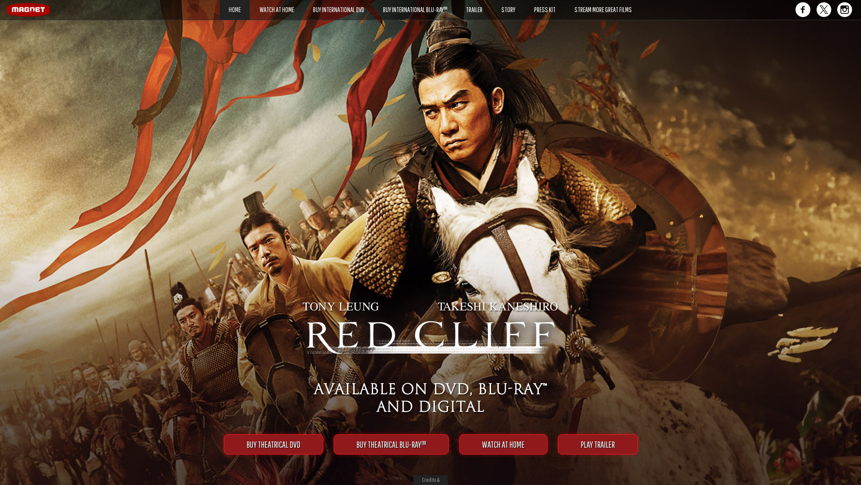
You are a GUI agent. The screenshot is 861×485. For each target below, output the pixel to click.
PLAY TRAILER (598, 444)
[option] (430, 35)
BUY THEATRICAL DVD (273, 444)
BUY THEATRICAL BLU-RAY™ (391, 444)
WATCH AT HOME (503, 444)
